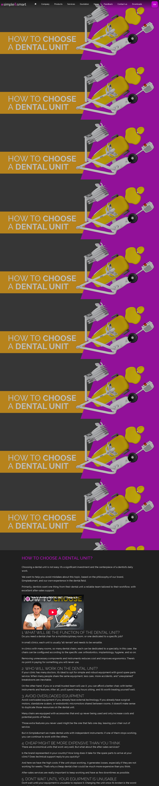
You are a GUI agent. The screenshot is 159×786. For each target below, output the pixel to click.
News (96, 4)
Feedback (108, 4)
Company (45, 4)
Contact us (122, 4)
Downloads (137, 4)
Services (71, 4)
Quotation (84, 4)
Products (58, 4)
